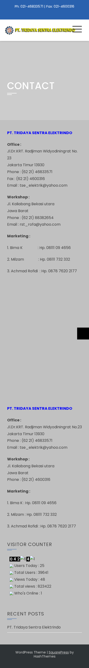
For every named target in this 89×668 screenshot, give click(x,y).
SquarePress (59, 652)
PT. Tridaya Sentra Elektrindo (34, 627)
